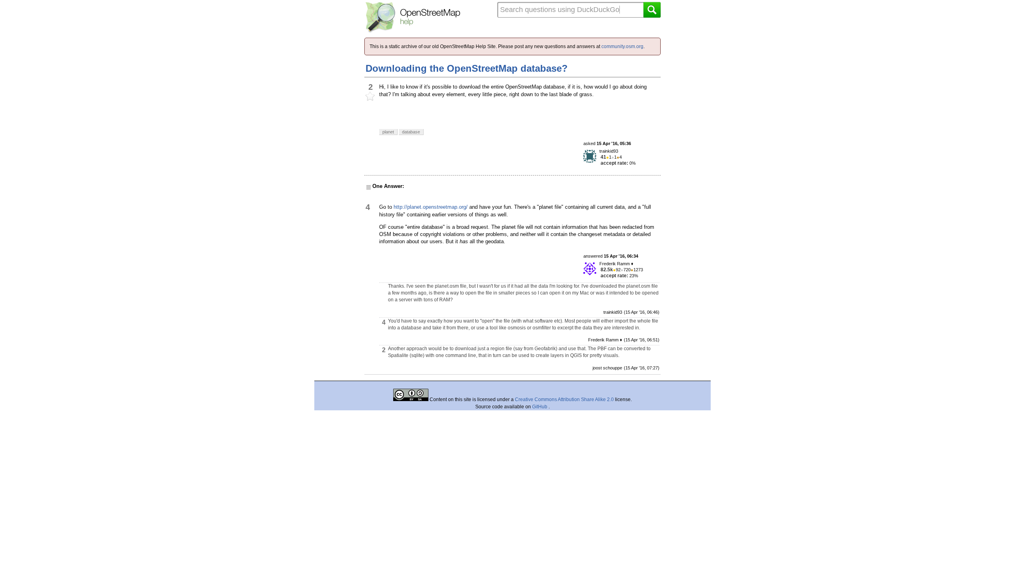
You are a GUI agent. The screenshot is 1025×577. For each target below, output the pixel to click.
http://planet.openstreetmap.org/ (431, 207)
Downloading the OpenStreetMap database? (467, 68)
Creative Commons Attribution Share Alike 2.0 (564, 399)
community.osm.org (622, 46)
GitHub (540, 407)
